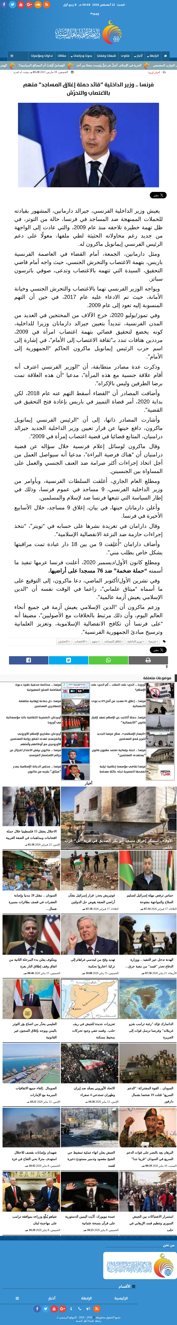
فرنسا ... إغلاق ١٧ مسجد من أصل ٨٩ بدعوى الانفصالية (118, 704)
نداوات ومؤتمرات (42, 55)
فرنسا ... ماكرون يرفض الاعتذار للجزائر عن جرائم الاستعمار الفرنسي (35, 753)
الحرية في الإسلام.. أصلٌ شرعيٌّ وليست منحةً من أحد (133, 65)
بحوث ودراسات (82, 55)
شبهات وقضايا (106, 55)
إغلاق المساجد (112, 641)
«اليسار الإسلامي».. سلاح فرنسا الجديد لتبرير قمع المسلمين (121, 736)
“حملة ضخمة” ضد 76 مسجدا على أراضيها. (97, 570)
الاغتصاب (80, 641)
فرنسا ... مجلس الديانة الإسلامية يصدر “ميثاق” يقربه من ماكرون (37, 769)
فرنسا (152, 641)
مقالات (62, 55)
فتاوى (125, 55)
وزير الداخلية (134, 641)
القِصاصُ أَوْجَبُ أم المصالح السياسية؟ (66, 65)
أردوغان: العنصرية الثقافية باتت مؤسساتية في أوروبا (33, 720)
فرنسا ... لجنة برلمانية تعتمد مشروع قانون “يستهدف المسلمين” (119, 753)
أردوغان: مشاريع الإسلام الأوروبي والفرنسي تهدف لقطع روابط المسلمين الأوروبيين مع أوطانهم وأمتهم (35, 739)
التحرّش (63, 641)
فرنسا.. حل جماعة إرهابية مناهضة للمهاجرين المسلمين (40, 704)
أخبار (139, 55)
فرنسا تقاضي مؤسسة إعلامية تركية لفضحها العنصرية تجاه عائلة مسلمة (122, 769)
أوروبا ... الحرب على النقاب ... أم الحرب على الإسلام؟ (118, 687)
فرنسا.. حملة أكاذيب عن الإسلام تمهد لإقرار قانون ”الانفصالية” (118, 720)
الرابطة (154, 55)
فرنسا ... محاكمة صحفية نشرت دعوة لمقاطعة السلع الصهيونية (38, 687)
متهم (94, 641)
